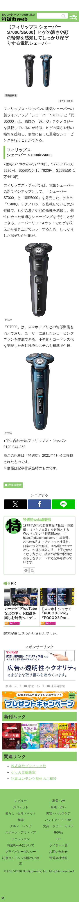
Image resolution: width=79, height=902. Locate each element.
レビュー (20, 801)
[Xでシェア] (15, 504)
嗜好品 (58, 832)
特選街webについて (20, 845)
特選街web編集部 (37, 519)
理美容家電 (15, 485)
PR (58, 839)
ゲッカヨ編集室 (23, 772)
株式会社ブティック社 (28, 766)
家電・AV (58, 801)
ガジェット (20, 807)
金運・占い (58, 807)
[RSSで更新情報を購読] (32, 570)
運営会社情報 (58, 858)
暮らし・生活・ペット (20, 813)
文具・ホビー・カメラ (58, 826)
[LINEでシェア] (63, 504)
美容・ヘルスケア (58, 813)
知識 (21, 819)
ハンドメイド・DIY (58, 819)
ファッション (20, 839)
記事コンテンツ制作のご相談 (34, 778)
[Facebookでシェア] (39, 504)
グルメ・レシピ (20, 826)
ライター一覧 (58, 845)
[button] (63, 16)
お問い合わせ (58, 851)
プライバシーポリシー (20, 851)
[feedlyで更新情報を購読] (26, 570)
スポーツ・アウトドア (20, 832)
